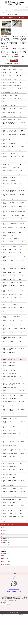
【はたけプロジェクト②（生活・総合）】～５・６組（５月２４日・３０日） (14, 450)
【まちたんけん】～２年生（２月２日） (11, 160)
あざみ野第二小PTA (14, 578)
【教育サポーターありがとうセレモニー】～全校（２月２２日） (14, 109)
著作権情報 (21, 614)
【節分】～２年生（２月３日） (9, 153)
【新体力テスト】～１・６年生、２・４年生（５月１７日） (14, 470)
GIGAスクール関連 (6, 561)
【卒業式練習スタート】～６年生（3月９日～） (13, 88)
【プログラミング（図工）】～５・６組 (11, 345)
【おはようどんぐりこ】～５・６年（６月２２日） (13, 395)
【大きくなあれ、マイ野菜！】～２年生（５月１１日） (13, 442)
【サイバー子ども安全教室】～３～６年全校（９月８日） (14, 325)
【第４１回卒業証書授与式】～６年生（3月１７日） (13, 82)
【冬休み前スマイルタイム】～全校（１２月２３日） (14, 199)
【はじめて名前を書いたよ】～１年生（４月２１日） (14, 485)
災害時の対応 (5, 558)
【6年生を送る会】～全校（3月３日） (11, 92)
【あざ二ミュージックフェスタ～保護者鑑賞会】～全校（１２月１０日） (14, 207)
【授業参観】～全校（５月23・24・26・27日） (13, 460)
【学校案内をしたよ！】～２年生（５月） (11, 430)
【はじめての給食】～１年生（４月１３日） (12, 499)
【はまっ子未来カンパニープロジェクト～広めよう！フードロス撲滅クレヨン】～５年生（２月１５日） (14, 131)
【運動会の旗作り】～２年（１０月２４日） (12, 279)
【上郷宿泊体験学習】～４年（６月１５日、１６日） (14, 401)
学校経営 (4, 530)
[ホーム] (14, 3)
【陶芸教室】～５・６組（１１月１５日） (11, 235)
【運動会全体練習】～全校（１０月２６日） (12, 272)
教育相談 (4, 555)
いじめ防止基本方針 (6, 564)
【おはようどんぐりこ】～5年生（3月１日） (12, 101)
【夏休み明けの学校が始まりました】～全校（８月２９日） (14, 338)
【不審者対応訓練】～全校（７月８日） (11, 365)
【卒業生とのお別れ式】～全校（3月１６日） (12, 79)
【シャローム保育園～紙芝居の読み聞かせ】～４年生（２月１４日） (14, 135)
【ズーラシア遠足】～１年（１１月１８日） (12, 232)
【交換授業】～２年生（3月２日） (10, 95)
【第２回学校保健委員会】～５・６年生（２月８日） (14, 146)
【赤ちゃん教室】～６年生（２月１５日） (11, 126)
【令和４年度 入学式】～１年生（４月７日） (12, 513)
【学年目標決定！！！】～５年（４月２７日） (12, 488)
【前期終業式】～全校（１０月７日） (10, 304)
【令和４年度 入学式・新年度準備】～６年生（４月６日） (14, 520)
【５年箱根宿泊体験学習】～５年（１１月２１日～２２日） (14, 228)
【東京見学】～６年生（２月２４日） (10, 105)
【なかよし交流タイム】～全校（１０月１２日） (13, 297)
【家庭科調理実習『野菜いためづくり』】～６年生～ (14, 453)
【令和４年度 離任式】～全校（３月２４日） (12, 69)
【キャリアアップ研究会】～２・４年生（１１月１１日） (14, 242)
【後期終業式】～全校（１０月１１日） (11, 301)
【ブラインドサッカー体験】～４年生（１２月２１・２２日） (14, 203)
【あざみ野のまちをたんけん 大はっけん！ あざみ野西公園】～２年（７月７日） (14, 369)
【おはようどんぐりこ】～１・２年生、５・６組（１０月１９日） (14, 291)
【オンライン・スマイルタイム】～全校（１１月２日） (13, 261)
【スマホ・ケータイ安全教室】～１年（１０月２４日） (13, 286)
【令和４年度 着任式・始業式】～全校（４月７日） (14, 516)
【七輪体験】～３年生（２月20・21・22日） (12, 116)
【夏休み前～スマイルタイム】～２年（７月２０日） (14, 355)
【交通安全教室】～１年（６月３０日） (11, 387)
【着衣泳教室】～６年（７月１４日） (10, 362)
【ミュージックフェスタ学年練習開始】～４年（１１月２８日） (14, 224)
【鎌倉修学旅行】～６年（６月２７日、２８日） (13, 376)
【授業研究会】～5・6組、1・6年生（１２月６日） (13, 215)
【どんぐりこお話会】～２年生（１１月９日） (12, 252)
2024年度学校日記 (5, 542)
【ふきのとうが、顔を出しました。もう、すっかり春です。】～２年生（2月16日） (14, 123)
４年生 (11, 60)
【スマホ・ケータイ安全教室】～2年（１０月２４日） (14, 282)
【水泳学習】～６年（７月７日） (10, 373)
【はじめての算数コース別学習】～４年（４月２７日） (13, 481)
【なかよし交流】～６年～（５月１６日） (11, 466)
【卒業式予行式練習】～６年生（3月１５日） (12, 85)
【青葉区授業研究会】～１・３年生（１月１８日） (13, 170)
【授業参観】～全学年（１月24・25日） (11, 167)
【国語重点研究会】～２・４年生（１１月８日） (13, 249)
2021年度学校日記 (5, 549)
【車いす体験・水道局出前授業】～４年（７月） (13, 379)
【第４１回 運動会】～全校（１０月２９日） (12, 264)
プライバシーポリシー (7, 614)
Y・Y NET (14, 576)
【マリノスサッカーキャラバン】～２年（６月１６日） (13, 406)
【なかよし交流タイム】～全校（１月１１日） (12, 183)
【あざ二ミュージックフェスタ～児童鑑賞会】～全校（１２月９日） (14, 212)
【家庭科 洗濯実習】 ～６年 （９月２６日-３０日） (13, 308)
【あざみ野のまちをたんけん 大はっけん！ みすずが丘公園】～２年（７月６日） (14, 384)
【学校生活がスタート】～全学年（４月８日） (12, 510)
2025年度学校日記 (5, 540)
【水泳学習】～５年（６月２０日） (10, 398)
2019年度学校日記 (5, 553)
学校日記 (11, 12)
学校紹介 (4, 527)
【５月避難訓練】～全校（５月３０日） (11, 445)
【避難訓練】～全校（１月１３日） (10, 177)
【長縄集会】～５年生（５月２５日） (10, 456)
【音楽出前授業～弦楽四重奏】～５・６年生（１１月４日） (14, 257)
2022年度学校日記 (17, 12)
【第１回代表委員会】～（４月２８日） (11, 474)
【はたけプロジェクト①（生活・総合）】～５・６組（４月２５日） (14, 492)
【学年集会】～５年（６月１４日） (10, 418)
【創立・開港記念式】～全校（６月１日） (11, 433)
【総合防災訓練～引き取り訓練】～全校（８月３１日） (13, 333)
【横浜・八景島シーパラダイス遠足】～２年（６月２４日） (14, 391)
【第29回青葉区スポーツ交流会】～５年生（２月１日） (13, 157)
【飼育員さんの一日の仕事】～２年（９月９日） (13, 320)
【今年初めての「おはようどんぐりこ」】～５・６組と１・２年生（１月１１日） (14, 191)
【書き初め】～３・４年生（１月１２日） (11, 180)
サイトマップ (14, 616)
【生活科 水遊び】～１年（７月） (10, 352)
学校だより (4, 533)
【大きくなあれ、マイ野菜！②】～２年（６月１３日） (13, 414)
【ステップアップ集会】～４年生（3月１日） (12, 98)
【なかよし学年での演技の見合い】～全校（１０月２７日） (14, 269)
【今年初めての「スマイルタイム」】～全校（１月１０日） (14, 195)
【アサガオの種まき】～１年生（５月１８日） (12, 463)
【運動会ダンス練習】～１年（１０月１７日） (12, 294)
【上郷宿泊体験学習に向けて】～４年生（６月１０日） (13, 427)
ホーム (7, 10)
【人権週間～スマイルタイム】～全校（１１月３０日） (13, 219)
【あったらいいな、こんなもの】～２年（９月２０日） (13, 312)
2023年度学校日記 (5, 544)
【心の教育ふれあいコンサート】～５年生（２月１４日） (14, 140)
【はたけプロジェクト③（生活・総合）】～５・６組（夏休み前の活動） (14, 349)
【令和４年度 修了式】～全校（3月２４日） (12, 75)
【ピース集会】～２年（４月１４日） (10, 477)
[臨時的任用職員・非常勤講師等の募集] (5, 605)
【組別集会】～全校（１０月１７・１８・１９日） (13, 275)
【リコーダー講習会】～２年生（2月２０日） (12, 119)
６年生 (16, 60)
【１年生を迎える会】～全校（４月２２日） (12, 496)
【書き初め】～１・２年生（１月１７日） (11, 174)
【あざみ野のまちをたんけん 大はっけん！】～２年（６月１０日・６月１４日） (14, 410)
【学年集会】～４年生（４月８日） (10, 502)
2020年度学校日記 (5, 551)
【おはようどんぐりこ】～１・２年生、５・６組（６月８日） (14, 422)
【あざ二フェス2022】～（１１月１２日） (12, 238)
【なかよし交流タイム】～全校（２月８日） (12, 150)
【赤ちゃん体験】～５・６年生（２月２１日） (12, 112)
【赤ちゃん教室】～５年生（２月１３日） (11, 143)
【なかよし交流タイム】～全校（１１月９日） (12, 246)
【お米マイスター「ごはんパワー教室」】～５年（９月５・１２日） (14, 329)
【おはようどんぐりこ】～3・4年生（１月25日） (13, 164)
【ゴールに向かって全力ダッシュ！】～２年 (12, 341)
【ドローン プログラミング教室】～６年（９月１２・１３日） (14, 317)
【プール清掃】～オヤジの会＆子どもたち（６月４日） (13, 437)
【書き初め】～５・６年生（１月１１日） (11, 186)
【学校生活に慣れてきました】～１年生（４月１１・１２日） (14, 506)
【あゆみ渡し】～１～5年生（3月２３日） (11, 72)
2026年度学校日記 (5, 538)
